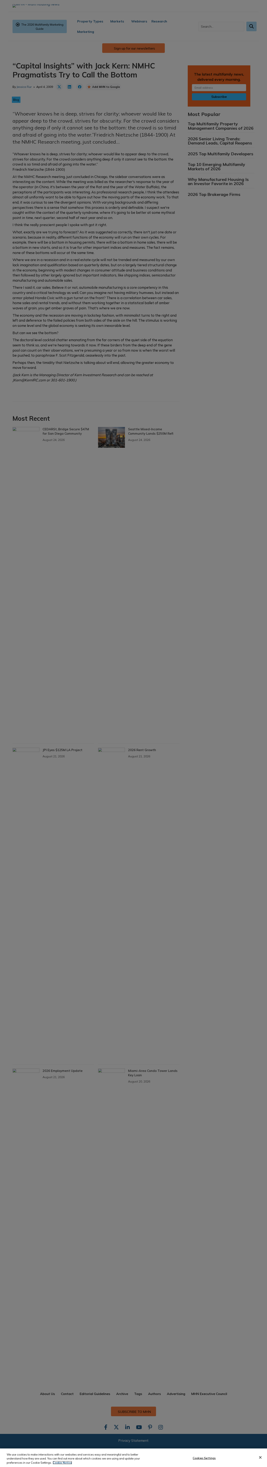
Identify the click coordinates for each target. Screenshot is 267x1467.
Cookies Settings (204, 1458)
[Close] (260, 1457)
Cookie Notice (62, 1462)
